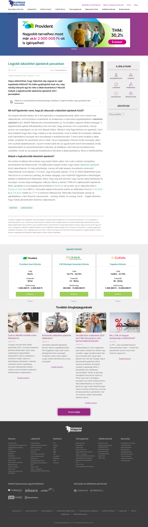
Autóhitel (131, 78)
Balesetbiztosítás (126, 447)
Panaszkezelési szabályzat (88, 511)
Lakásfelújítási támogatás (84, 458)
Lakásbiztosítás (126, 445)
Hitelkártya (11, 456)
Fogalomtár (123, 511)
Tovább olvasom (23, 378)
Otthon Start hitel (36, 447)
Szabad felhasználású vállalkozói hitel (105, 446)
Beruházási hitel (103, 451)
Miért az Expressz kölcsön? (113, 5)
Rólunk (133, 511)
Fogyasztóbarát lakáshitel (39, 445)
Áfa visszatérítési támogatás (85, 466)
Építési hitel (34, 458)
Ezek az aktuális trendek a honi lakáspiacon (22, 336)
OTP (34, 192)
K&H (54, 450)
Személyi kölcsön (116, 78)
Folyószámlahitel (103, 449)
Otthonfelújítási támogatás (84, 452)
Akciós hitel (11, 460)
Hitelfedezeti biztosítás (128, 443)
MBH (54, 452)
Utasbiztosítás (125, 460)
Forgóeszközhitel (103, 454)
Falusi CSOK (34, 467)
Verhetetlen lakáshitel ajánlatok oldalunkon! (56, 337)
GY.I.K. (129, 5)
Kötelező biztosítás (127, 454)
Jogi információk (31, 511)
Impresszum (16, 511)
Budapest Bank (15, 189)
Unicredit (56, 463)
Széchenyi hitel (103, 443)
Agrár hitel (101, 456)
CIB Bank (17, 192)
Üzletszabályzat (46, 511)
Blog (136, 5)
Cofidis (55, 445)
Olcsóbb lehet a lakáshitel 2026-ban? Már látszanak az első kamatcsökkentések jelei (90, 338)
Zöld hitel (33, 452)
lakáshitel (13, 208)
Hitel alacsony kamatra (15, 462)
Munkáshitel (79, 445)
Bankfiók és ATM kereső (91, 5)
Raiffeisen (59, 185)
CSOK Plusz (79, 447)
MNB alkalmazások (80, 514)
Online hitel (11, 469)
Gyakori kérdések (108, 511)
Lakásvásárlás (26, 208)
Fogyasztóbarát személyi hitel (17, 445)
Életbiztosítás (125, 450)
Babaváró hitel (131, 96)
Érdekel (30, 294)
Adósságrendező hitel (37, 460)
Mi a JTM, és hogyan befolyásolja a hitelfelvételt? (122, 337)
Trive (54, 460)
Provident (56, 456)
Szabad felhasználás (37, 456)
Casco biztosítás (126, 456)
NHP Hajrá (101, 458)
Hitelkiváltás (130, 87)
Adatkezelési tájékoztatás (66, 511)
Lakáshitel (116, 87)
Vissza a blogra (74, 412)
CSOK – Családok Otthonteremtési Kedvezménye (40, 470)
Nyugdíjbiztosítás (126, 452)
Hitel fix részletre (13, 467)
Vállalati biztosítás (127, 458)
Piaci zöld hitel (35, 450)
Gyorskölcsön (116, 96)
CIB (54, 443)
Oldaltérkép (65, 514)
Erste (54, 447)
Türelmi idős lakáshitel (38, 454)
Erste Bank (97, 189)
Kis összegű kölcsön (14, 458)
